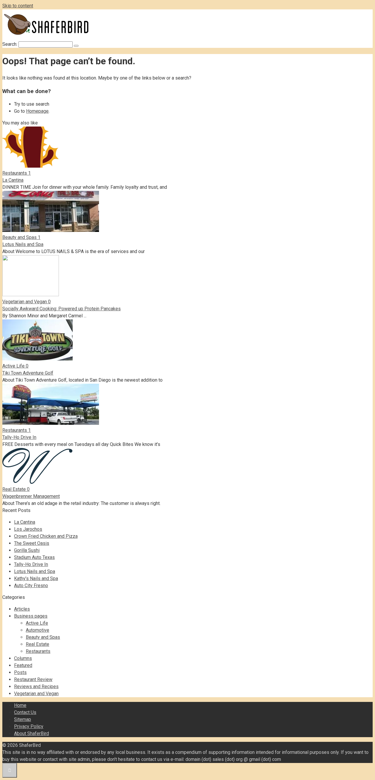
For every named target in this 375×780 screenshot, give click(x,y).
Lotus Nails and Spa (22, 244)
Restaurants (38, 651)
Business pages (30, 616)
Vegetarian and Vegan (36, 693)
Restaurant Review (33, 679)
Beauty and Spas (43, 637)
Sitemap (22, 719)
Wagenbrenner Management (31, 496)
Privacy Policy (28, 726)
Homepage (37, 111)
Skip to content (17, 6)
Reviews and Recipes (36, 686)
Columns (23, 658)
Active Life (37, 623)
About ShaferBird (31, 733)
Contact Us (25, 712)
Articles (22, 609)
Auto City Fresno (31, 585)
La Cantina (12, 180)
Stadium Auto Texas (34, 557)
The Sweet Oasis (31, 543)
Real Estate (37, 644)
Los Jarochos (28, 529)
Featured (23, 665)
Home (20, 705)
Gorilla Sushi (27, 550)
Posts (20, 672)
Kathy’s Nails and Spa (36, 578)
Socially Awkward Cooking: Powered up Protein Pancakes (61, 308)
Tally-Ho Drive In (19, 437)
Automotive (37, 630)
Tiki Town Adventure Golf (27, 373)
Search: (10, 44)
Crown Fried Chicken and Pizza (46, 536)
